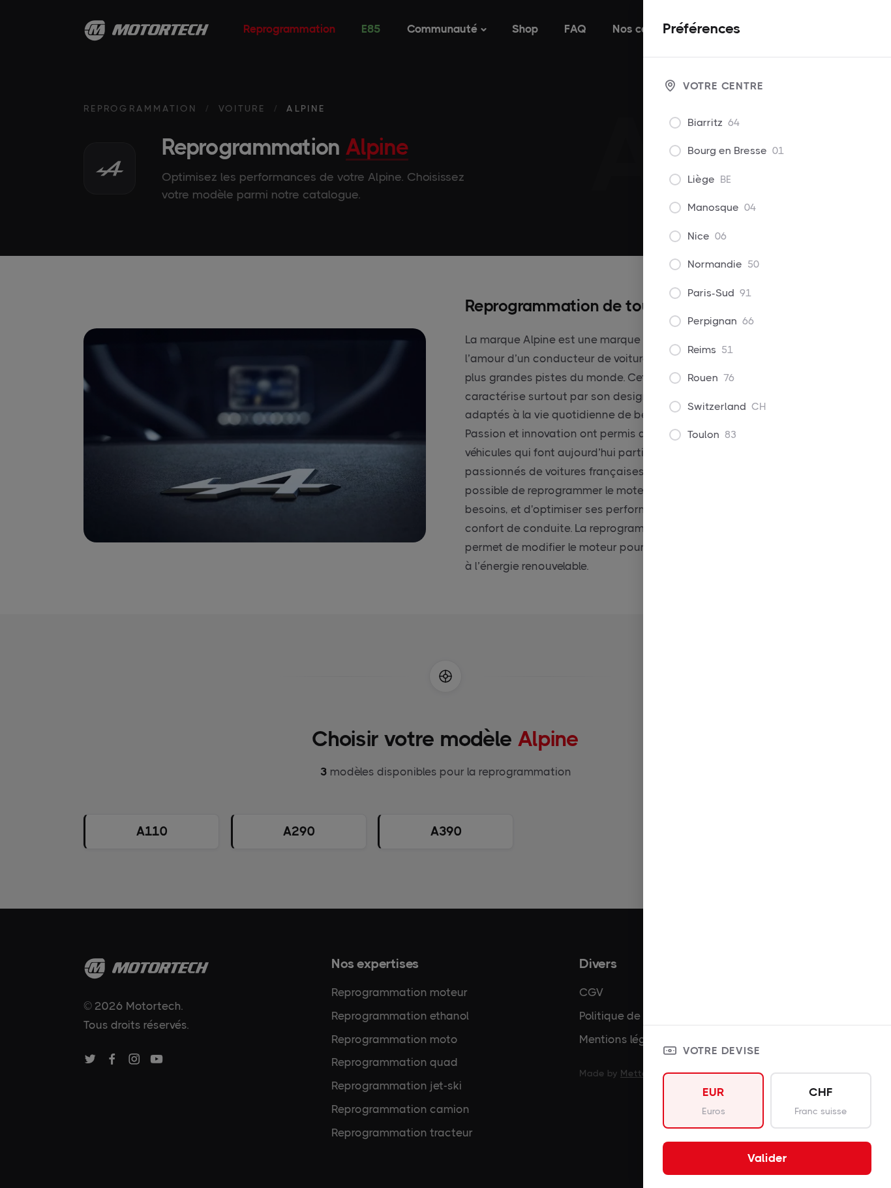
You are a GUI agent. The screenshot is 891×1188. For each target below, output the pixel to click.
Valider (767, 1158)
